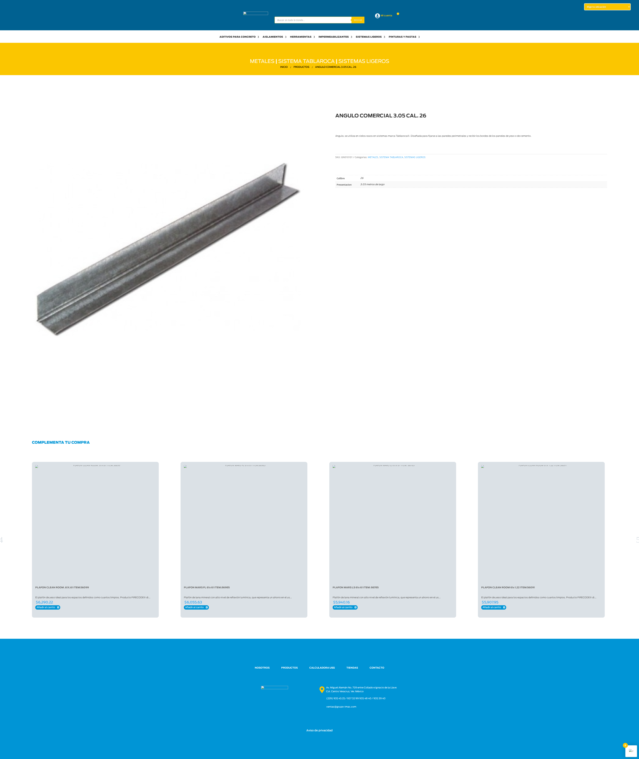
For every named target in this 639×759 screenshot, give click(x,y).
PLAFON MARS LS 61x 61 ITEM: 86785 (356, 587)
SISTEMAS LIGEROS (369, 37)
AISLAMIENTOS (273, 37)
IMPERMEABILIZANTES (334, 37)
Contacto (377, 668)
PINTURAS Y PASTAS (402, 37)
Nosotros (262, 668)
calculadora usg (322, 668)
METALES (262, 61)
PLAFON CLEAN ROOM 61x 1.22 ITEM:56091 (508, 587)
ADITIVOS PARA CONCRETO (237, 37)
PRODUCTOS (289, 668)
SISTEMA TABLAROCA (306, 61)
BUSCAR (358, 19)
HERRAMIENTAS (301, 37)
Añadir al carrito (48, 607)
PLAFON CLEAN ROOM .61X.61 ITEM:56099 (62, 587)
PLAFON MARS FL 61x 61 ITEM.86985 (207, 587)
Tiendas (352, 668)
